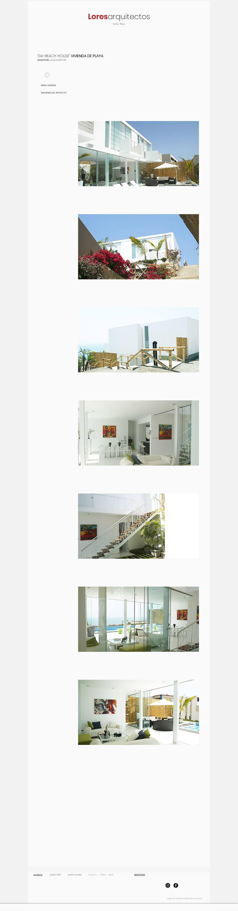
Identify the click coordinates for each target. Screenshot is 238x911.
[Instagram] (167, 885)
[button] (47, 75)
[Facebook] (175, 885)
